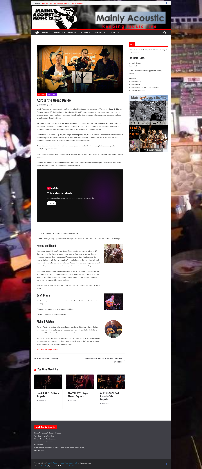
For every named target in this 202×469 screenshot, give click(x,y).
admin (50, 105)
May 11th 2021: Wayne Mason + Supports (78, 394)
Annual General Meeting (47, 358)
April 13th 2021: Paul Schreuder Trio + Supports (109, 396)
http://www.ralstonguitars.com (47, 349)
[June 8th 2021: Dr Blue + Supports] (48, 376)
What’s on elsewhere (63, 32)
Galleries (84, 32)
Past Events (52, 94)
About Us (98, 32)
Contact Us (114, 32)
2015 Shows (41, 94)
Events (45, 32)
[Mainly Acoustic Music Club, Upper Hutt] (101, 7)
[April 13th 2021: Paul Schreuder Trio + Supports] (111, 376)
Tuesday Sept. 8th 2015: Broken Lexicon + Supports (103, 360)
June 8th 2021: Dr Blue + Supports (48, 394)
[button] (49, 32)
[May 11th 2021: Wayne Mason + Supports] (80, 376)
